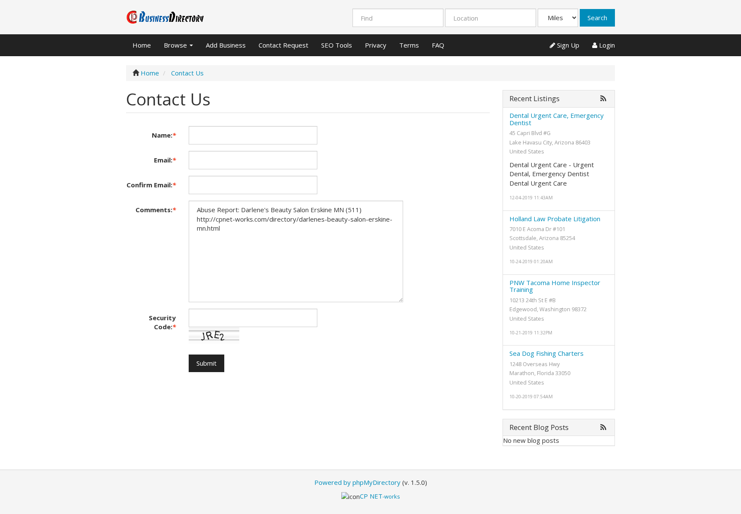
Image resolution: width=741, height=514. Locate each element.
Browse (176, 45)
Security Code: (162, 322)
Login (606, 45)
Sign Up (567, 45)
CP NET (380, 496)
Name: (164, 135)
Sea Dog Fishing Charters (546, 353)
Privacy (375, 45)
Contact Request (283, 45)
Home (142, 45)
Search (597, 17)
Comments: (156, 209)
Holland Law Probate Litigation (554, 218)
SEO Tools (336, 45)
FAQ (438, 45)
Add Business (226, 45)
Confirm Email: (151, 184)
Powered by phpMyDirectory (357, 482)
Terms (409, 45)
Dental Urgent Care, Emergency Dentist (556, 119)
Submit (206, 363)
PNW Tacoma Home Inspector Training (554, 286)
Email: (165, 160)
